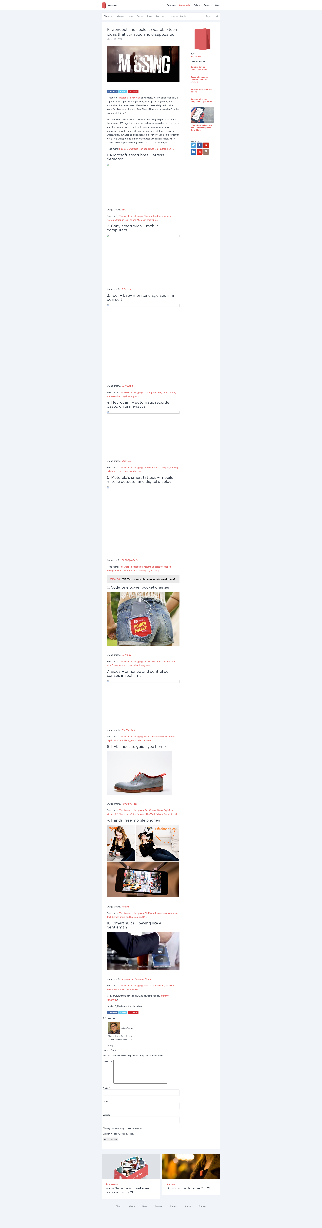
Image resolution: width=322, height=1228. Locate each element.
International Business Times (136, 979)
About (188, 1206)
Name (106, 1087)
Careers (158, 1206)
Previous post (112, 1184)
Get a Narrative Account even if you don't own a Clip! (129, 1190)
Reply (110, 1045)
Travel (149, 16)
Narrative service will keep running (202, 90)
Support (208, 5)
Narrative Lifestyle (178, 16)
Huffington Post (129, 803)
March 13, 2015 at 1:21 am (120, 1036)
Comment (108, 1061)
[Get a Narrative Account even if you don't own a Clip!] (131, 1171)
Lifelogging (161, 16)
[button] (217, 16)
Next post (171, 1184)
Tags (208, 16)
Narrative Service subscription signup (199, 68)
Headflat (126, 906)
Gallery (197, 5)
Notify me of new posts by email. (119, 1133)
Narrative (196, 56)
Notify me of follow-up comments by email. (124, 1128)
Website (106, 1114)
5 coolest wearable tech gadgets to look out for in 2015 (146, 148)
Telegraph (127, 289)
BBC (124, 209)
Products (171, 5)
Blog (144, 1206)
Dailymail (126, 654)
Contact (202, 1206)
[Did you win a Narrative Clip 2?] (191, 1171)
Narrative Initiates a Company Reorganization (201, 100)
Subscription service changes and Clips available (199, 79)
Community (184, 5)
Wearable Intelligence (129, 97)
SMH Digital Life (130, 560)
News (130, 16)
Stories (140, 16)
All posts (120, 16)
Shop (217, 5)
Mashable (126, 460)
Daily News (127, 385)
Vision (132, 1206)
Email (106, 1101)
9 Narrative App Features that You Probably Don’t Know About (201, 127)
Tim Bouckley (128, 729)
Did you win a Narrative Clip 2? (189, 1188)
